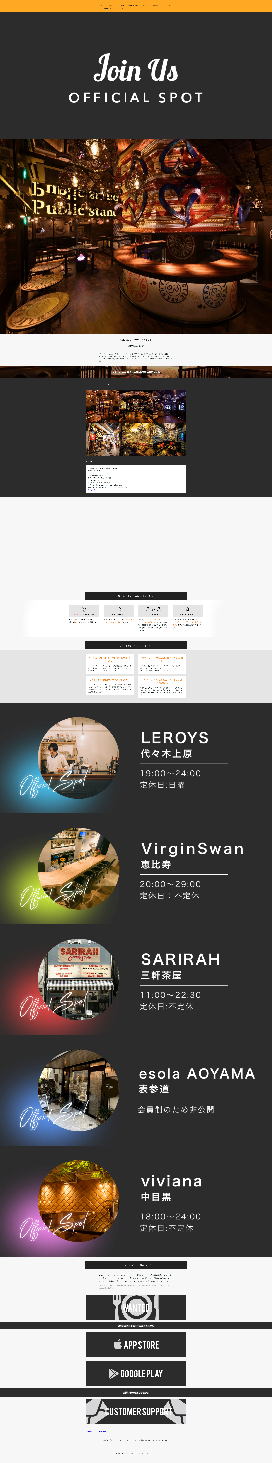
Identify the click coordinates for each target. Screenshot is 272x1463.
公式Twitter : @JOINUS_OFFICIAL (97, 1431)
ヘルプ (135, 1440)
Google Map (92, 490)
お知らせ (128, 1440)
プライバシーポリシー (116, 1440)
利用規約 (105, 1440)
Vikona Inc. (132, 1453)
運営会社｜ (142, 1440)
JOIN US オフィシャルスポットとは (158, 1440)
